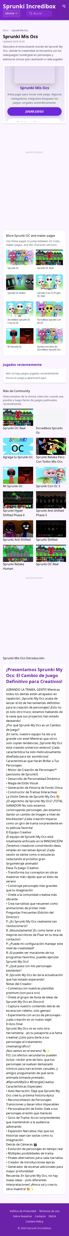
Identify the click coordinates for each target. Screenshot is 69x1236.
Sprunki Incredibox (29, 6)
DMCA (52, 1216)
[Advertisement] (34, 189)
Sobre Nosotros (22, 1216)
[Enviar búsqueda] (30, 13)
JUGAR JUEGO (34, 111)
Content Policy (34, 1221)
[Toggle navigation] (64, 6)
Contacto (40, 1216)
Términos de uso (49, 1211)
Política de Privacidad (23, 1211)
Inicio (5, 30)
